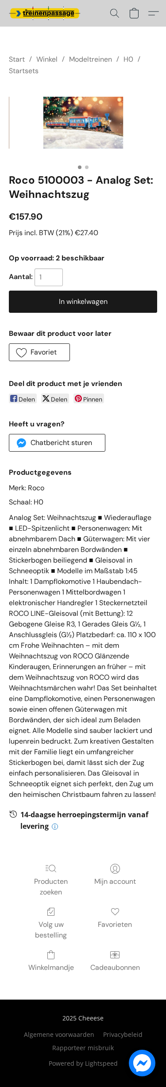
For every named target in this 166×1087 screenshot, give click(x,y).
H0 (128, 59)
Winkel (47, 59)
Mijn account (115, 881)
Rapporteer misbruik (83, 1048)
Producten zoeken (51, 887)
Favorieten (115, 924)
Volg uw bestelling (51, 930)
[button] (46, 13)
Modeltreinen (90, 59)
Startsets (24, 70)
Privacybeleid (123, 1034)
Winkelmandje (51, 967)
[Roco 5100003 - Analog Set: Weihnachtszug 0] (83, 123)
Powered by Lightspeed (83, 1063)
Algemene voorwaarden (59, 1034)
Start (17, 59)
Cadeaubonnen (115, 967)
